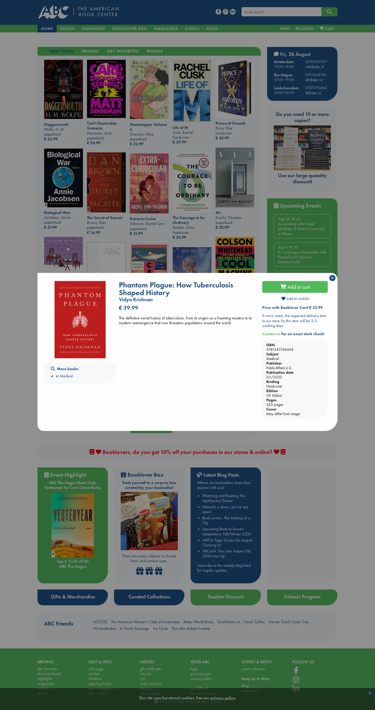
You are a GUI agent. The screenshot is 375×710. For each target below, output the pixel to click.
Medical (66, 376)
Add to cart (298, 287)
